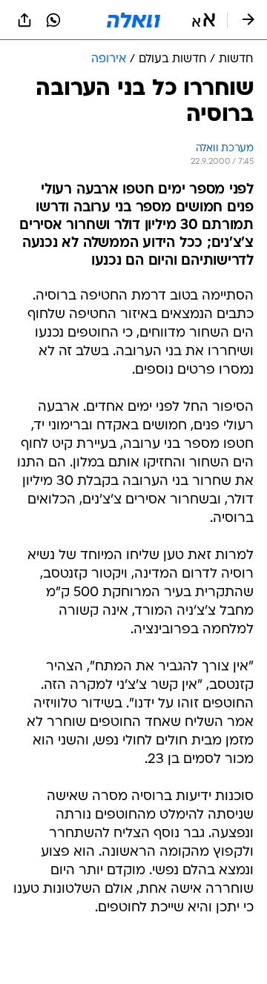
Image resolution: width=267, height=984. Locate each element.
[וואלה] (133, 20)
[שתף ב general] (24, 20)
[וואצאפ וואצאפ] (53, 20)
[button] (203, 20)
